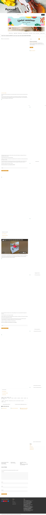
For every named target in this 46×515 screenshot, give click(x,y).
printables (30, 507)
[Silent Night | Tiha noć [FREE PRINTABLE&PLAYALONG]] (24, 408)
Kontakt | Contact (42, 33)
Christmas (27, 501)
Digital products (20, 33)
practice (30, 506)
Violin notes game (4, 391)
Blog (33, 33)
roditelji (29, 508)
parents (25, 506)
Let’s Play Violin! (4, 394)
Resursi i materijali (16, 400)
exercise (31, 501)
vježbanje (31, 510)
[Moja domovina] (15, 408)
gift (31, 502)
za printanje (28, 510)
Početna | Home (11, 33)
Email (2, 486)
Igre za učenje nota (4, 233)
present (28, 507)
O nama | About (37, 33)
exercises (25, 502)
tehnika (32, 509)
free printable (28, 502)
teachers (4, 398)
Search (43, 14)
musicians (29, 504)
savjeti (25, 509)
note (29, 505)
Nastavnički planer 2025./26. (6, 404)
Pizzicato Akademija (25, 33)
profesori (26, 508)
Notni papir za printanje (5, 235)
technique (31, 509)
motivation (26, 504)
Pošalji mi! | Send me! (4, 170)
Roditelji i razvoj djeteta (21, 400)
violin (26, 510)
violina (28, 510)
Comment (2, 471)
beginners (8, 397)
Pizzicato (3, 400)
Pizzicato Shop (30, 33)
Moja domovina (13, 462)
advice (5, 397)
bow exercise (31, 500)
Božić (24, 501)
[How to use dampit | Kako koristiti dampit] (5, 408)
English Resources (12, 400)
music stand (27, 505)
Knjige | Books (15, 33)
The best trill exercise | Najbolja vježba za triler (21, 404)
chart (25, 501)
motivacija (28, 503)
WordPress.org (31, 449)
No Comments (4, 401)
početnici (26, 506)
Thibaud (24, 510)
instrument (25, 503)
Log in (30, 445)
